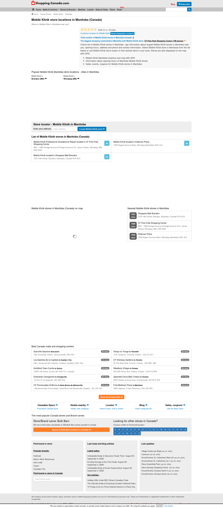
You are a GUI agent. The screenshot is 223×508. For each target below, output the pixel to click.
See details (169, 506)
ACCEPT (159, 506)
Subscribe (185, 4)
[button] (33, 9)
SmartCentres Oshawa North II (160, 470)
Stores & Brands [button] (67, 9)
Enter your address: (42, 128)
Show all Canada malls (110, 397)
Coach (36, 465)
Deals (119, 9)
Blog (173, 4)
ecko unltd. (38, 462)
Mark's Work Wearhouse (43, 459)
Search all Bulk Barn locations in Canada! (70, 429)
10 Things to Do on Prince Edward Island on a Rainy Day (111, 486)
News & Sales (102, 9)
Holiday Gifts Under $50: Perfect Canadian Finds (107, 480)
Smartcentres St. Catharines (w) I (161, 460)
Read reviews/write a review (121, 33)
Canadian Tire (39, 469)
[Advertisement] (53, 46)
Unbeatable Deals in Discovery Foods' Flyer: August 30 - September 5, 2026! (111, 457)
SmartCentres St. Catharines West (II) (163, 457)
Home (38, 9)
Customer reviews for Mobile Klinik (95, 33)
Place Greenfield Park (156, 464)
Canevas (150, 454)
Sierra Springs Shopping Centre (160, 467)
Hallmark (37, 455)
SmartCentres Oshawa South (159, 473)
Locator (90, 9)
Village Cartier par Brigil (156, 451)
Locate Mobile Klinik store (91, 129)
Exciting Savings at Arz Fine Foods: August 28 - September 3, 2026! (107, 463)
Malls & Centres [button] (50, 9)
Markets (81, 9)
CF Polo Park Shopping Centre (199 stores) (164, 40)
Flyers (112, 9)
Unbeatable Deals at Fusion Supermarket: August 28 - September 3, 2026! (110, 469)
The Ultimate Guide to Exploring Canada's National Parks (111, 483)
